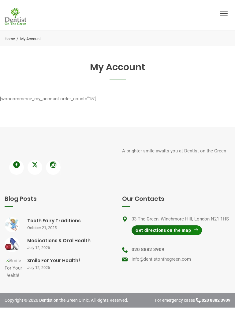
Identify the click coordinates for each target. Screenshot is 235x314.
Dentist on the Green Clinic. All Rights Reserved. (83, 300)
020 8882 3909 (148, 249)
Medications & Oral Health (59, 240)
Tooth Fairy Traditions (54, 220)
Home (10, 38)
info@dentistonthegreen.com (161, 259)
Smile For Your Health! (53, 260)
